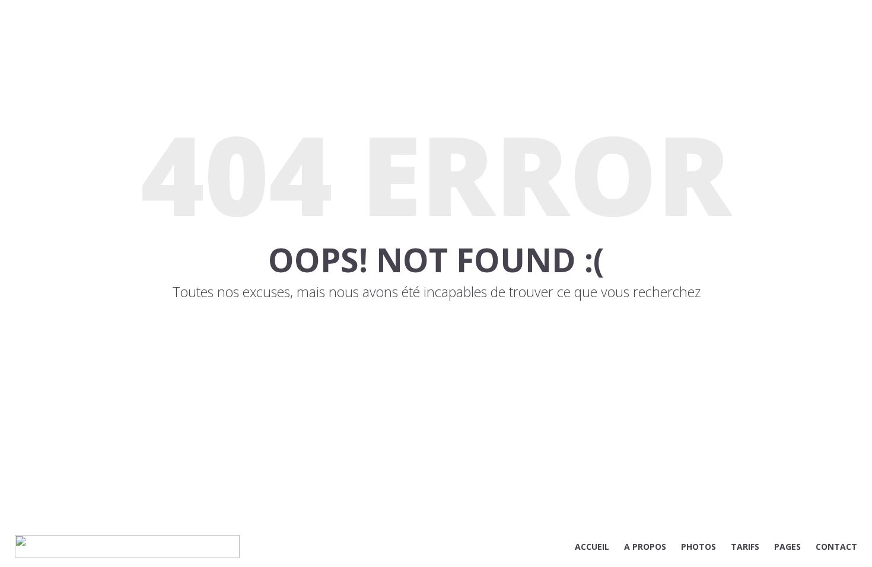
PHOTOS (698, 546)
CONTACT (836, 546)
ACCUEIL (592, 546)
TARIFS (745, 546)
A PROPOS (645, 546)
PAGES (787, 546)
